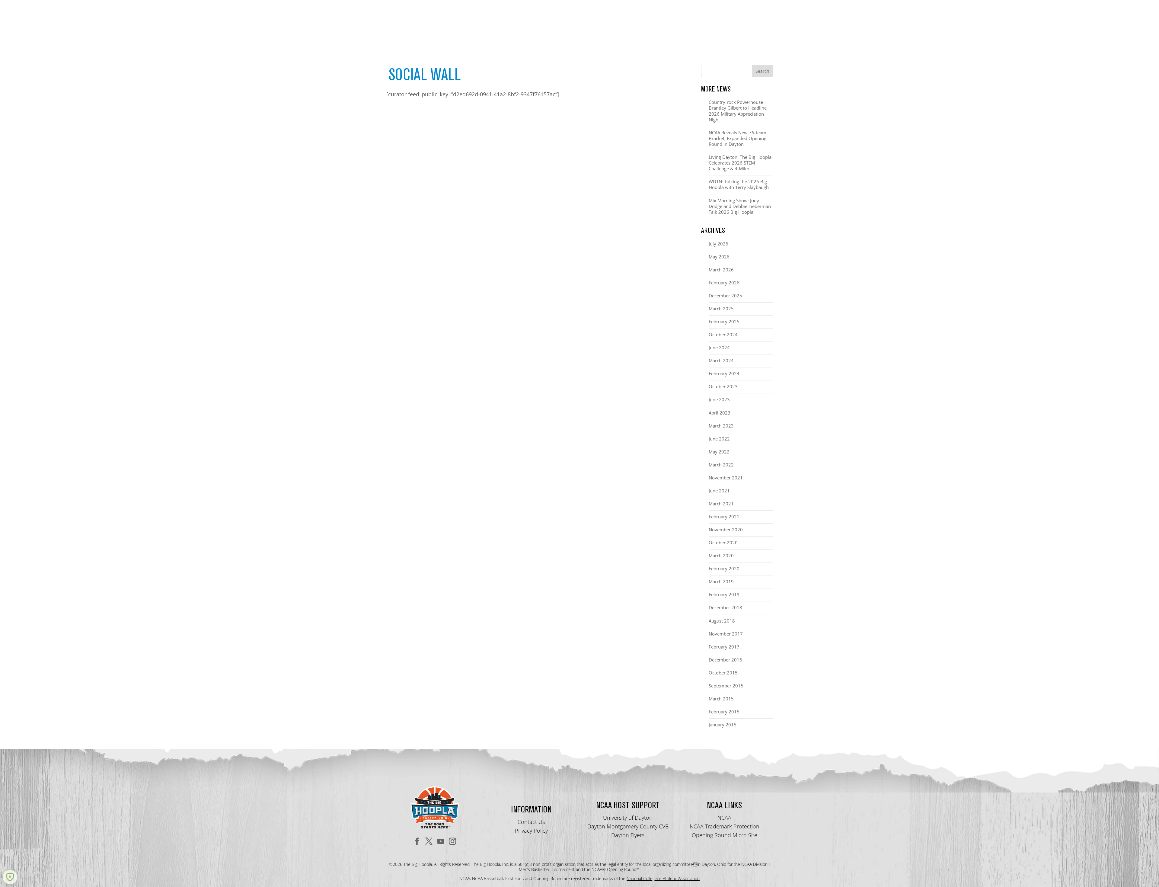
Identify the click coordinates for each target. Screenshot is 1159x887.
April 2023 (719, 413)
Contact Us (531, 821)
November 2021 (726, 478)
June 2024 (719, 347)
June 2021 (719, 491)
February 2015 (724, 712)
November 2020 (726, 530)
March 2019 (721, 581)
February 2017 (724, 647)
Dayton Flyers (627, 835)
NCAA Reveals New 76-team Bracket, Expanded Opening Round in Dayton (737, 138)
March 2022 (721, 465)
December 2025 (725, 296)
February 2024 (724, 373)
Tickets (675, 27)
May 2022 (719, 452)
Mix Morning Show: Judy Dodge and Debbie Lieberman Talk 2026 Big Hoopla (740, 206)
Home (587, 27)
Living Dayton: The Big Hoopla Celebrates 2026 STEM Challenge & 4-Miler (740, 162)
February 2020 (724, 568)
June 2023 (719, 399)
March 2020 (721, 555)
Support (708, 27)
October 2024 (723, 334)
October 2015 (723, 673)
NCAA (724, 817)
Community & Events (627, 27)
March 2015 (721, 699)
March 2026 (721, 270)
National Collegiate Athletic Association (663, 878)
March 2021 (721, 504)
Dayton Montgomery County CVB (628, 826)
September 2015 (726, 686)
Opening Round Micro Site (724, 835)
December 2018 (725, 607)
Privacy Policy (531, 830)
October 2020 (723, 543)
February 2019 (724, 594)
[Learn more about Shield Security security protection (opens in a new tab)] (10, 877)
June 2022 (719, 439)
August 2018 (722, 621)
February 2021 (724, 517)
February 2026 (724, 283)
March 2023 (721, 426)
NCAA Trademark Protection (724, 826)
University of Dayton (628, 817)
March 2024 (721, 360)
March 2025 (721, 309)
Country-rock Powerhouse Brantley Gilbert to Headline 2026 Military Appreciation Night (738, 110)
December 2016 (725, 660)
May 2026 (719, 257)
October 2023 (723, 386)
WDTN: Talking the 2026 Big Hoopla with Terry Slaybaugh (739, 184)
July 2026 (718, 244)
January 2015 (722, 725)
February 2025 (724, 322)
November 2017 (726, 634)
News (766, 27)
